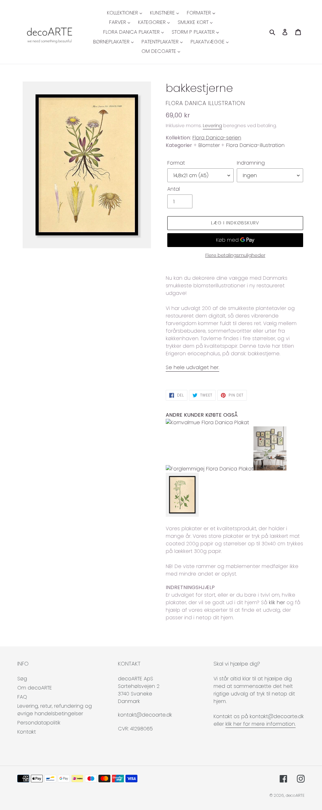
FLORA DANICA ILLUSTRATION (205, 103)
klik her (277, 602)
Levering (212, 125)
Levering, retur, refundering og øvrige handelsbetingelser (54, 709)
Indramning (251, 162)
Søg (22, 678)
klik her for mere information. (260, 724)
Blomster (209, 145)
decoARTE (295, 795)
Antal (173, 189)
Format (176, 162)
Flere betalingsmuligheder (235, 255)
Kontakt (26, 731)
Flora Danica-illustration (255, 145)
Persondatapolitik (38, 722)
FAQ (22, 696)
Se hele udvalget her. (192, 367)
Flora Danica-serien (216, 137)
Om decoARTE (34, 687)
